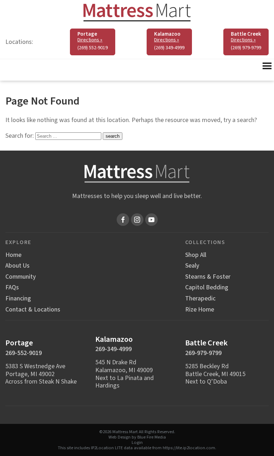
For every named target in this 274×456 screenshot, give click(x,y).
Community (20, 277)
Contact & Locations (32, 309)
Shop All (195, 255)
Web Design (119, 437)
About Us (17, 266)
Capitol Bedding (206, 287)
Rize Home (199, 309)
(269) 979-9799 (246, 47)
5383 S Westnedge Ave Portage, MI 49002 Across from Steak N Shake (41, 374)
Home (13, 255)
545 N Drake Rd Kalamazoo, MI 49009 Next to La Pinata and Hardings (124, 374)
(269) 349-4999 (169, 47)
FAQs (12, 287)
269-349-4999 (113, 349)
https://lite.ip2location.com (189, 448)
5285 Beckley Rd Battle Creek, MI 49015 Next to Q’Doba (215, 374)
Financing (18, 298)
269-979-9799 (203, 353)
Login (137, 442)
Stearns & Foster (207, 277)
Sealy (192, 266)
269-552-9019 (23, 353)
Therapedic (200, 298)
